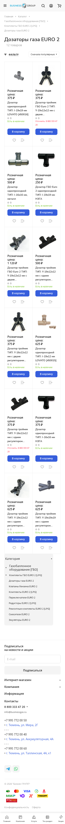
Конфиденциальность (16, 807)
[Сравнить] (22, 140)
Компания (11, 687)
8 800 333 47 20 (14, 706)
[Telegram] (8, 768)
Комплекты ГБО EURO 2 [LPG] (25, 575)
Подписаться (32, 670)
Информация (14, 694)
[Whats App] (16, 768)
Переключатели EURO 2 (22, 597)
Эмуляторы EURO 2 (19, 619)
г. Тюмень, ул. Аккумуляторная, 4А (29, 739)
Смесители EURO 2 (19, 614)
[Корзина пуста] (59, 5)
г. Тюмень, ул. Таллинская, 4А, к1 (28, 753)
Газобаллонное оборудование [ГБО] (23, 568)
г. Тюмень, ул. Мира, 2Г (22, 725)
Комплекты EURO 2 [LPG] (22, 592)
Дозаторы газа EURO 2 (21, 580)
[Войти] (51, 5)
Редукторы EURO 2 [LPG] (22, 603)
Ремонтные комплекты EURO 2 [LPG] (29, 608)
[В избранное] (14, 140)
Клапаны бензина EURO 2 (23, 586)
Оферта (36, 807)
